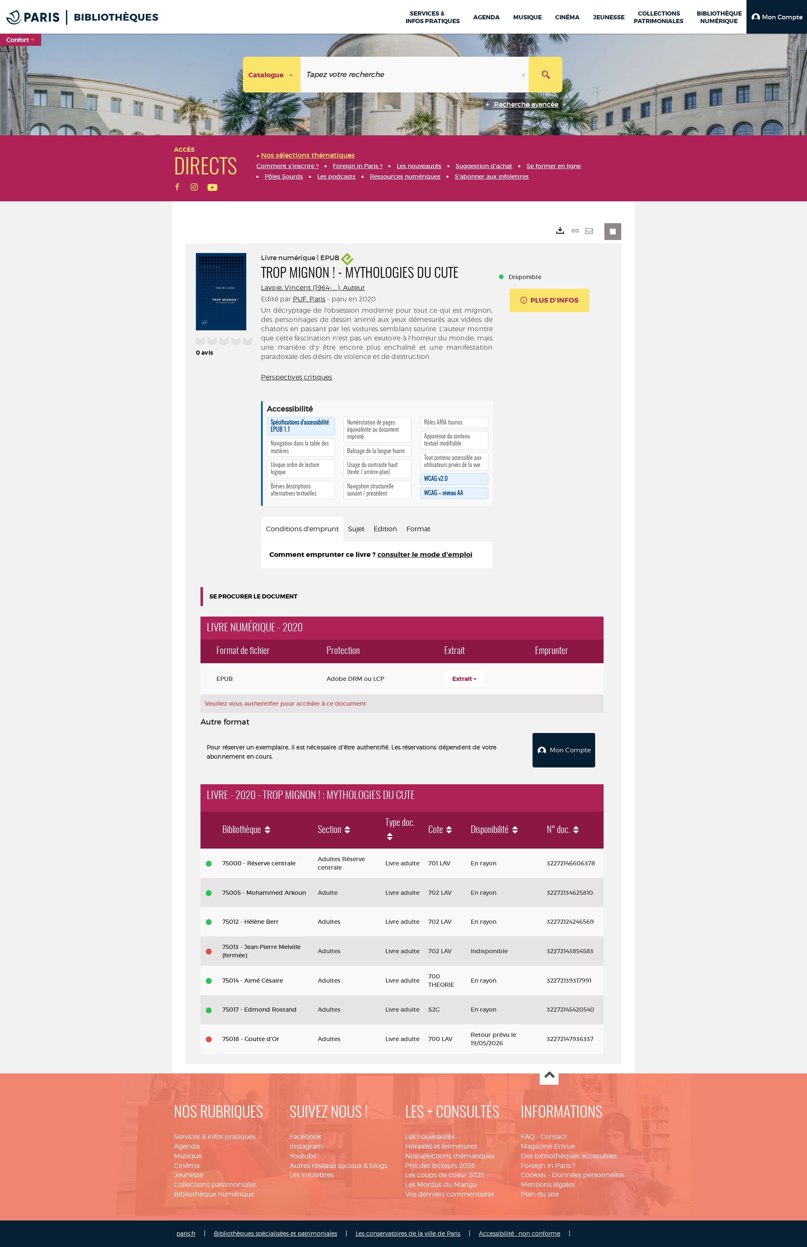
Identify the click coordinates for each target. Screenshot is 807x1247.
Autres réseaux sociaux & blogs (338, 1166)
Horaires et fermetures (441, 1146)
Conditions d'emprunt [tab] (302, 529)
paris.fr (186, 1233)
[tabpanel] (376, 555)
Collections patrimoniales (215, 1185)
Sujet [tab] (356, 529)
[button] (776, 17)
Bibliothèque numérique (214, 1194)
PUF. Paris (309, 299)
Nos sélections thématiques (450, 1156)
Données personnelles (588, 1175)
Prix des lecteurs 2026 (440, 1166)
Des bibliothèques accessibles (569, 1156)
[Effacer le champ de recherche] (524, 74)
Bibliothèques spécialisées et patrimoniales (275, 1233)
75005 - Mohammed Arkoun (264, 892)
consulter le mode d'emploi (424, 554)
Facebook (306, 1137)
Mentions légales (548, 1185)
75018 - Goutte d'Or (250, 1039)
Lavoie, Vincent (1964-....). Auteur (313, 288)
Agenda (187, 1146)
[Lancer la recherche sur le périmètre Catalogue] (545, 74)
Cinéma (187, 1166)
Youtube (303, 1156)
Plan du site (540, 1194)
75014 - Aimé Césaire (252, 980)
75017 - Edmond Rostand (259, 1009)
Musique (188, 1156)
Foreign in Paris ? (548, 1166)
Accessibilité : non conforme (519, 1233)
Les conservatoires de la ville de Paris (408, 1233)
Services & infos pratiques (215, 1137)
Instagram (306, 1146)
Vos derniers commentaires (449, 1194)
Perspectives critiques (296, 377)
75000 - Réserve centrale (258, 863)
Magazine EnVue (548, 1146)
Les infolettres (312, 1175)
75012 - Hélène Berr (250, 921)
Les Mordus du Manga (441, 1185)
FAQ (528, 1137)
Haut (549, 1076)
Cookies (533, 1175)
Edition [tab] (385, 529)
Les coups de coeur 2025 (445, 1175)
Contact (554, 1137)
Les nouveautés (429, 1137)
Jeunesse (188, 1175)
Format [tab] (418, 529)
